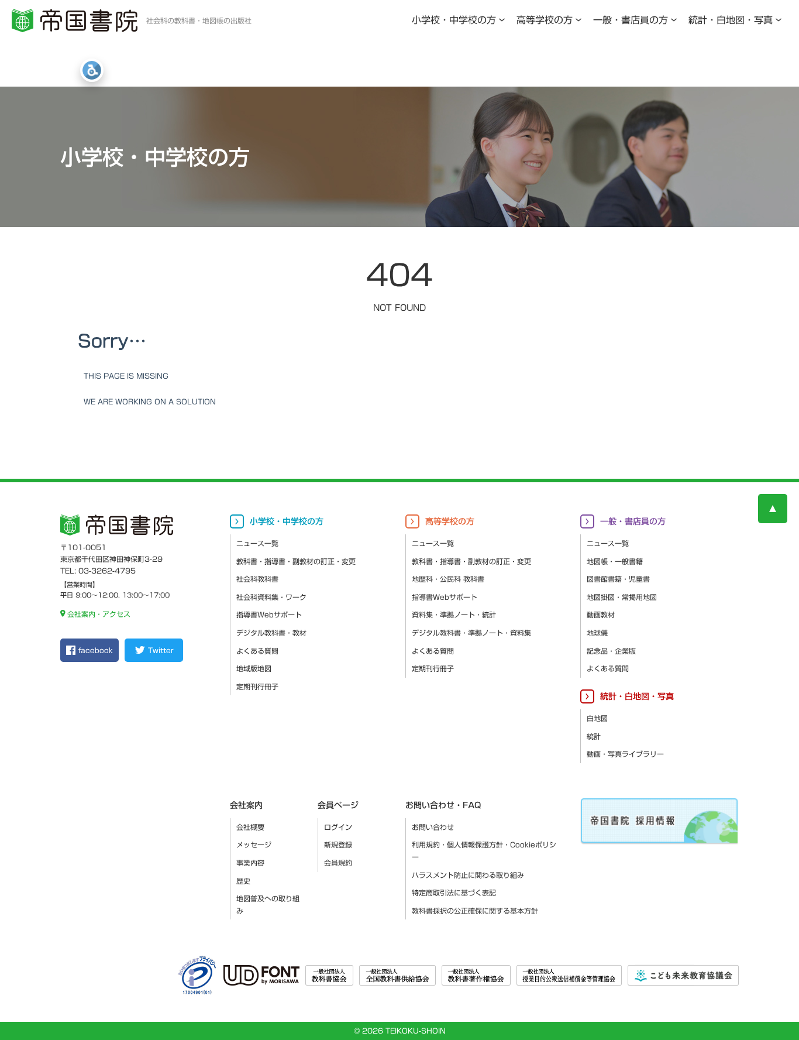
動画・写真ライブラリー (625, 753)
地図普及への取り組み (267, 904)
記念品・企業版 (611, 650)
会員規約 (338, 862)
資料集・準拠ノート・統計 (454, 614)
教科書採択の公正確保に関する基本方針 (475, 910)
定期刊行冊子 (257, 686)
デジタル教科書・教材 (271, 632)
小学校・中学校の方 (454, 20)
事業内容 (250, 862)
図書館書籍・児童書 (618, 578)
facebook (95, 650)
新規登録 (338, 844)
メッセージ (253, 844)
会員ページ (338, 805)
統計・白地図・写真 (730, 20)
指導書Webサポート (269, 614)
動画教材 (601, 614)
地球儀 (597, 632)
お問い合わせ (433, 826)
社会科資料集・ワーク (271, 596)
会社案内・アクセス (98, 613)
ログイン (338, 826)
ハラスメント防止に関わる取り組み (468, 874)
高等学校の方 (544, 20)
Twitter (160, 650)
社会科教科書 (257, 578)
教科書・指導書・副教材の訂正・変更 (296, 561)
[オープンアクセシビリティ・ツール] (92, 70)
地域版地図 (253, 668)
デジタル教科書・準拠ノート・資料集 (471, 632)
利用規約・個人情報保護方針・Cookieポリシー (484, 850)
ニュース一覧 (257, 543)
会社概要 (250, 826)
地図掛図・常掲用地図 (622, 596)
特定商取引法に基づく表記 (454, 892)
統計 (594, 736)
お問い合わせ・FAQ (443, 805)
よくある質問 (257, 650)
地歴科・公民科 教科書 (448, 578)
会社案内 (246, 805)
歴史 (243, 880)
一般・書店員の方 (630, 20)
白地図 (597, 718)
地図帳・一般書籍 (615, 561)
